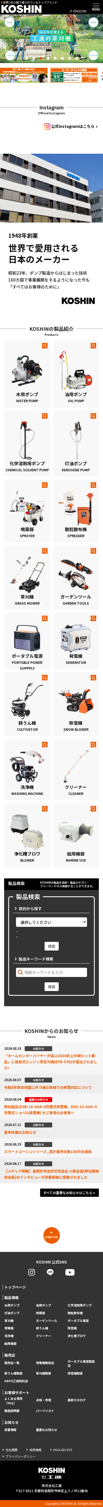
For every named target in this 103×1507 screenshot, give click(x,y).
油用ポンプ (43, 1305)
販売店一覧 (12, 1363)
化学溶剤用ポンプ (80, 1305)
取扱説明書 (12, 1411)
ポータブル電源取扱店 (81, 1363)
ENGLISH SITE (62, 1450)
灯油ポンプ (12, 1313)
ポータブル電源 (78, 1321)
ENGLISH (80, 11)
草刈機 (8, 1321)
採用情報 (35, 1450)
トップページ (15, 1287)
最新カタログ (77, 1400)
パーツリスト (45, 1411)
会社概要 (11, 1450)
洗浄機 (8, 1336)
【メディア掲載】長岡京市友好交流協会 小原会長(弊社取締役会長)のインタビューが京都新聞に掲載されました (51, 1174)
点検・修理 (43, 1400)
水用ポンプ (12, 1305)
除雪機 (72, 1328)
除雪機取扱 (75, 1373)
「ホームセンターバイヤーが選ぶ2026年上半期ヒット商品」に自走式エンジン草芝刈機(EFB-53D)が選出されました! (50, 1061)
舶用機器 (10, 1343)
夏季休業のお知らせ (20, 1132)
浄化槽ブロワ (77, 1336)
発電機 (8, 1328)
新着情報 (10, 1430)
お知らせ (11, 1422)
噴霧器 (40, 1313)
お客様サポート (16, 1392)
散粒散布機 (75, 1313)
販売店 (9, 1355)
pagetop (51, 1234)
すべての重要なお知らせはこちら (67, 1192)
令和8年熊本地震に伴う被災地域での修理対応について (48, 1087)
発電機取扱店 (45, 1363)
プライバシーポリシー (20, 1456)
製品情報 (11, 1297)
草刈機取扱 (43, 1373)
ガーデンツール (46, 1321)
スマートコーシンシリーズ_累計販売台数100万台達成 (47, 1151)
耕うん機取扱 (13, 1373)
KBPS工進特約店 (16, 1381)
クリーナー (43, 1336)
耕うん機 (42, 1328)
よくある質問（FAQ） (13, 1401)
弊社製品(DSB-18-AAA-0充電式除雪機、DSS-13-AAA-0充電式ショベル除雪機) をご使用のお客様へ (50, 1109)
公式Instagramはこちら (72, 126)
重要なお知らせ (46, 1430)
